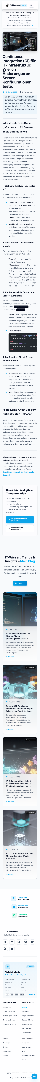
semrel (24, 1007)
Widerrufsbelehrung (29, 1055)
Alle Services (7, 1007)
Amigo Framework (28, 1016)
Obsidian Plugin (27, 1020)
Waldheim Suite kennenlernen (17, 529)
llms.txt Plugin (26, 1028)
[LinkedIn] (5, 942)
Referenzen (7, 1051)
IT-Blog (5, 1047)
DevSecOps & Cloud (10, 1016)
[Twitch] (32, 942)
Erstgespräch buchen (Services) (19, 520)
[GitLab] (25, 942)
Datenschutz (26, 1047)
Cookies (24, 1060)
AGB (23, 1051)
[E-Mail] (12, 948)
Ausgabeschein (27, 1024)
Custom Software (9, 1011)
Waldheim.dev (26, 1077)
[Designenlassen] (5, 948)
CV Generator (26, 1033)
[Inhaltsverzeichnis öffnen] (34, 1076)
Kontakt (5, 1055)
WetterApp (25, 1011)
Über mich (6, 1043)
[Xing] (12, 942)
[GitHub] (18, 942)
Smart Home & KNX (9, 1024)
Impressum (25, 1043)
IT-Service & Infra (9, 1020)
